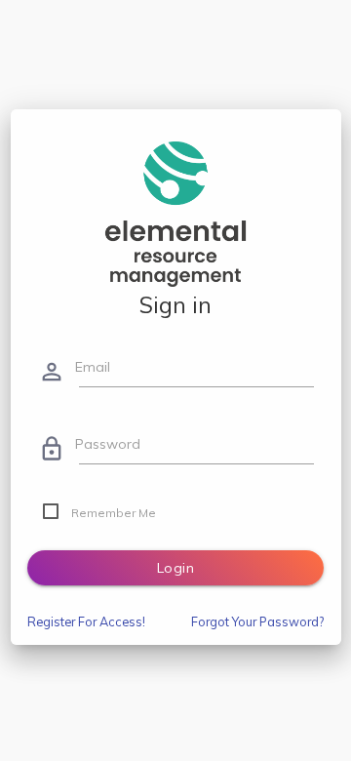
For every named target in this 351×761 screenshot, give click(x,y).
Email (92, 367)
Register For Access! (86, 621)
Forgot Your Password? (257, 621)
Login (176, 568)
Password (107, 444)
